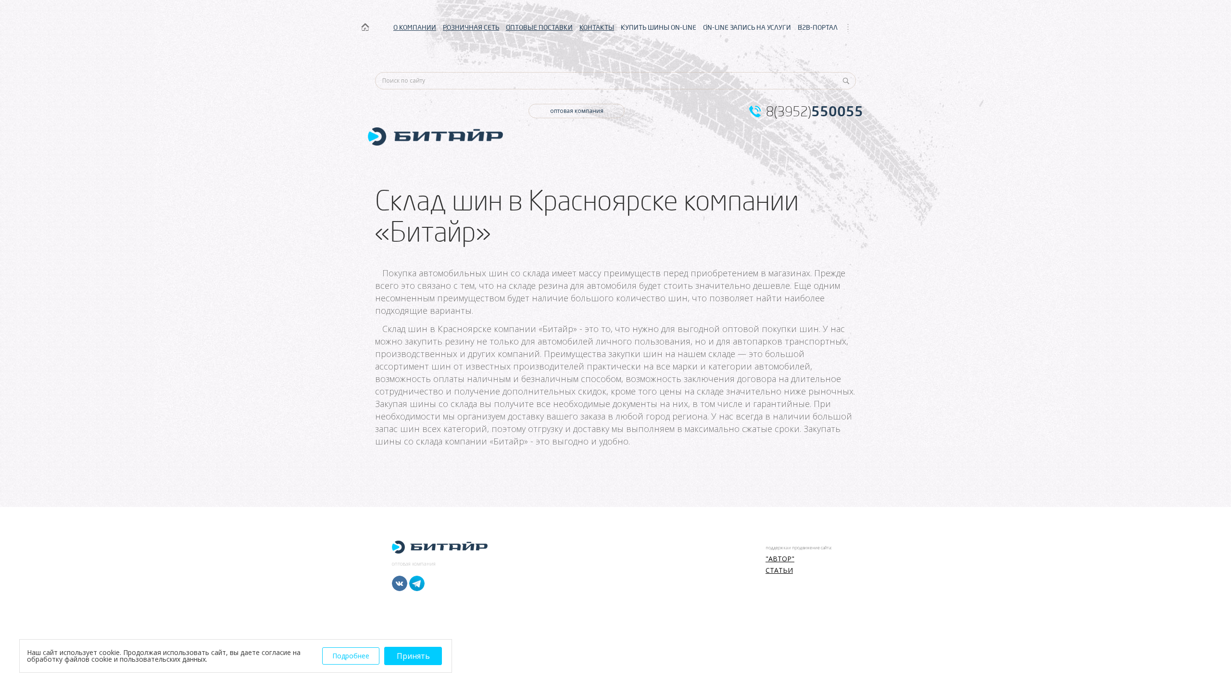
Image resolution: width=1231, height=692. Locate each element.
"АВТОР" (780, 559)
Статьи (779, 570)
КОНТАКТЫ (596, 27)
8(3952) (814, 111)
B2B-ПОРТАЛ (818, 27)
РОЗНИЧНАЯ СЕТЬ (471, 27)
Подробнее (350, 655)
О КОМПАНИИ (414, 27)
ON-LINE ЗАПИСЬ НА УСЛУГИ (747, 27)
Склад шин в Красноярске (436, 328)
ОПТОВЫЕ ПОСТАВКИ (539, 27)
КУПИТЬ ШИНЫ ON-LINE (658, 27)
